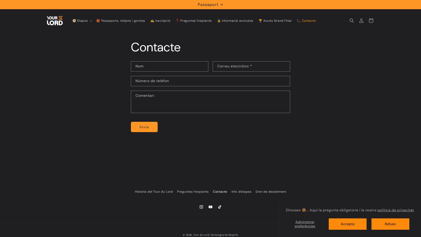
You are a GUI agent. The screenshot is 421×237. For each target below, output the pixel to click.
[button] (82, 20)
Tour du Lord (201, 234)
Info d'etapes (242, 192)
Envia (144, 127)
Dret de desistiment (271, 192)
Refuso (390, 224)
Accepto (348, 224)
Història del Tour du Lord (154, 192)
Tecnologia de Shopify (224, 234)
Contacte (220, 192)
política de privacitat (396, 210)
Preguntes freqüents (193, 192)
